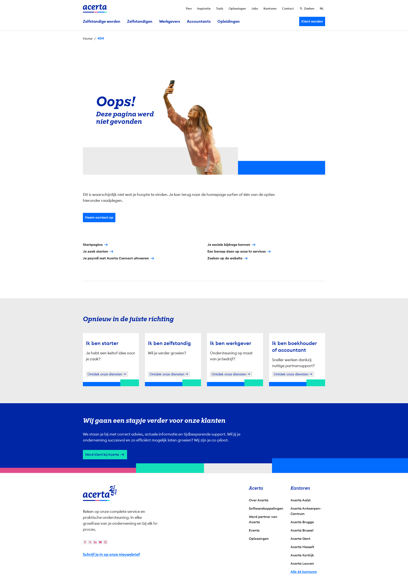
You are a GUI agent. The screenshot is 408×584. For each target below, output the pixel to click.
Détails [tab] (204, 246)
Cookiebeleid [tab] (246, 246)
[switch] (181, 312)
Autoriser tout (241, 329)
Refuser (203, 329)
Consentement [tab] (161, 246)
